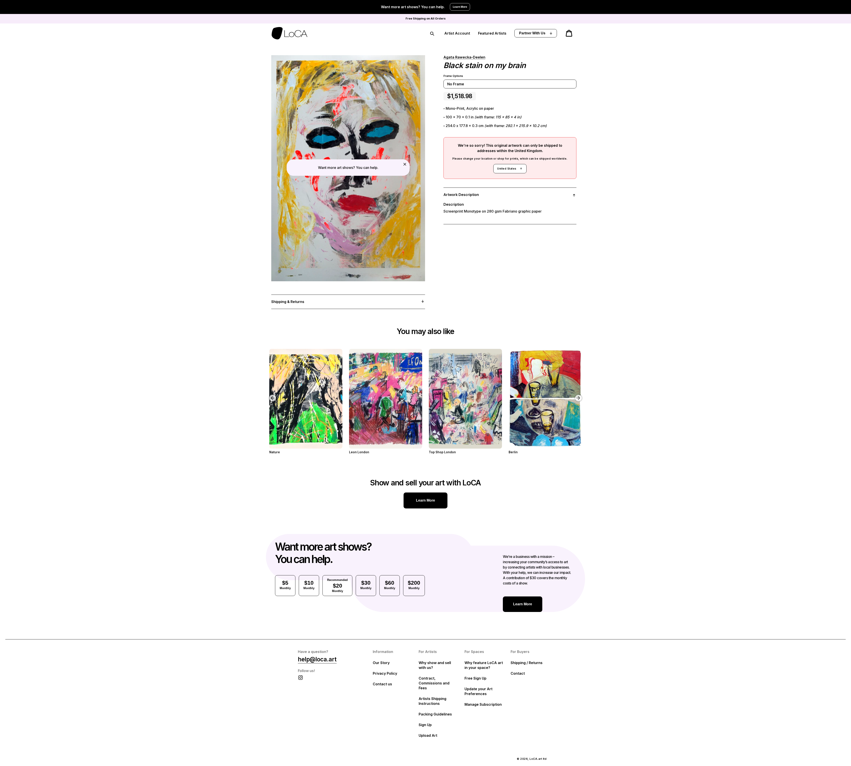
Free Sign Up (475, 678)
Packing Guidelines (435, 714)
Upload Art (428, 735)
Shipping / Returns (527, 662)
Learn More (460, 6)
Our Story (381, 662)
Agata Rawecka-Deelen (464, 57)
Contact (518, 673)
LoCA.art (535, 758)
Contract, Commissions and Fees (434, 683)
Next (579, 394)
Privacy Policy (385, 673)
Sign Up (425, 725)
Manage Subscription (483, 704)
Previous (269, 394)
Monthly (285, 585)
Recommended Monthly (337, 585)
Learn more (425, 500)
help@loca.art (317, 659)
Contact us (382, 684)
